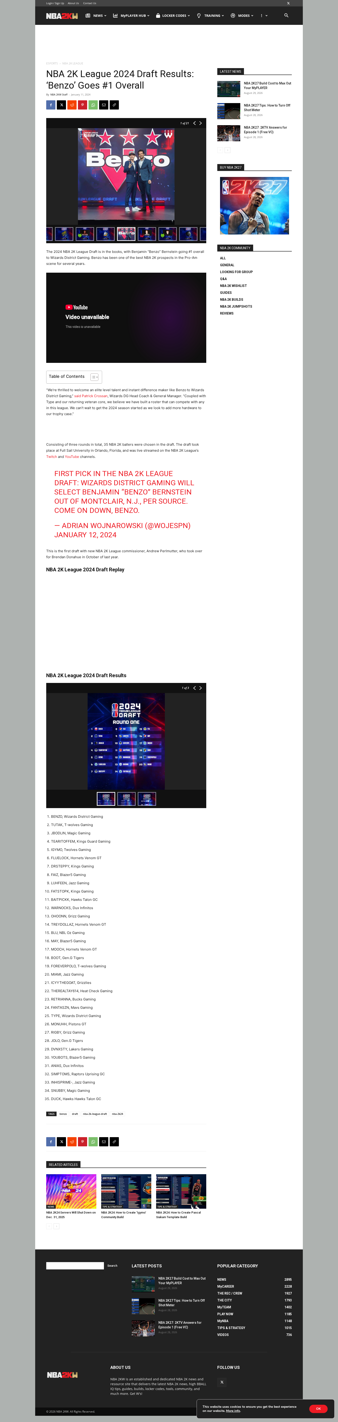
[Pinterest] (82, 105)
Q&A (223, 279)
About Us (73, 3)
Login (49, 3)
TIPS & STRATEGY (112, 1206)
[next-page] (56, 1226)
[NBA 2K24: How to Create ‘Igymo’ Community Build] (126, 1191)
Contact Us (89, 3)
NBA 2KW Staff (58, 94)
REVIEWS (227, 313)
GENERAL (227, 265)
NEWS (98, 15)
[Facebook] (50, 105)
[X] (288, 3)
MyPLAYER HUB (133, 15)
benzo (63, 1114)
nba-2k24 (117, 1114)
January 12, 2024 (85, 534)
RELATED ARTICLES (63, 1165)
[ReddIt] (72, 105)
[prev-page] (49, 1226)
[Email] (103, 105)
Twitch (51, 456)
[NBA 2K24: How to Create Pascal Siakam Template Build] (181, 1191)
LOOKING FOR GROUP (236, 272)
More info (233, 1411)
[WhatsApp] (93, 105)
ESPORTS (52, 63)
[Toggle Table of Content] (92, 377)
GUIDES (226, 293)
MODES (244, 15)
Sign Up (59, 3)
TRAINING (212, 15)
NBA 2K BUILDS (231, 299)
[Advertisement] (169, 43)
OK (318, 1409)
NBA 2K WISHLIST (233, 286)
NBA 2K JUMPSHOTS (236, 306)
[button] (286, 16)
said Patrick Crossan (91, 396)
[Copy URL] (114, 105)
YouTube (72, 456)
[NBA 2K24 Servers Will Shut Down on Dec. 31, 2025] (71, 1191)
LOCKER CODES (174, 15)
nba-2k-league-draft (95, 1114)
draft (75, 1114)
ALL (223, 258)
